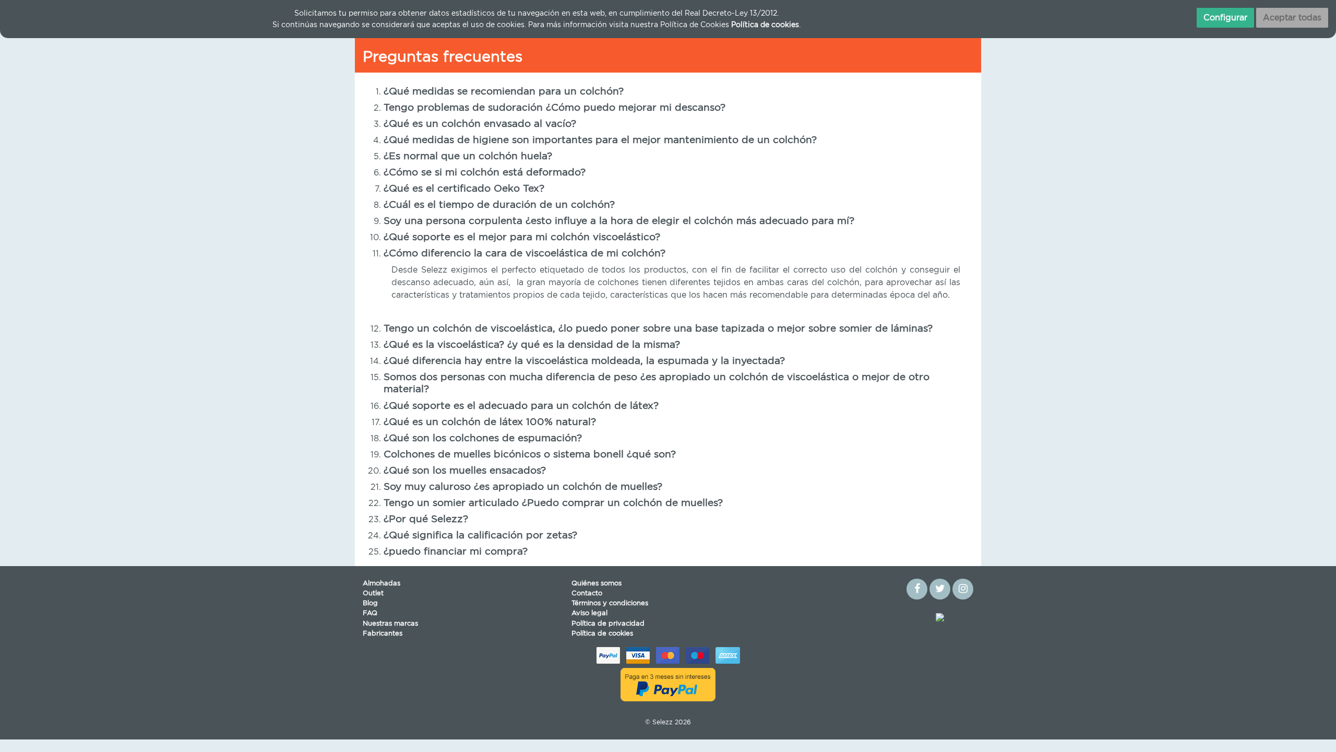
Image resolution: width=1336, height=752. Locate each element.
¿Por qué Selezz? (426, 519)
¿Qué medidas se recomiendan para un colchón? (504, 92)
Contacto (586, 593)
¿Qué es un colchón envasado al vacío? (480, 124)
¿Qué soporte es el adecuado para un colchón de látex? (521, 406)
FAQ (370, 613)
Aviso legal (589, 613)
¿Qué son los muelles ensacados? (465, 471)
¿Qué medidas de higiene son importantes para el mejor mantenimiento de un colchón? (600, 140)
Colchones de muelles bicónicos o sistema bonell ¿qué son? (530, 455)
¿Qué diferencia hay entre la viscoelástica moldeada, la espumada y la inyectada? (584, 361)
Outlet (373, 593)
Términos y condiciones (609, 603)
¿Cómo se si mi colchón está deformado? (485, 173)
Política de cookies (602, 633)
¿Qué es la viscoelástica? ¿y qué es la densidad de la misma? (532, 345)
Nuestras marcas (390, 623)
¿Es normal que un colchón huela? (468, 156)
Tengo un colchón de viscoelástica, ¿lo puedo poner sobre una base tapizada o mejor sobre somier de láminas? (658, 329)
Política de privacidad (608, 623)
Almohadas (381, 583)
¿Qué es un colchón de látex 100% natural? (490, 422)
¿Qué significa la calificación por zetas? (480, 535)
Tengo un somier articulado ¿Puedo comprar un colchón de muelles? (553, 503)
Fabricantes (382, 633)
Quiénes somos (596, 583)
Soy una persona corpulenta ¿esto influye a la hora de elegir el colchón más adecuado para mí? (619, 221)
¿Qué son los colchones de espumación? (483, 438)
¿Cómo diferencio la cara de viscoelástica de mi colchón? (524, 253)
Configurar (1225, 18)
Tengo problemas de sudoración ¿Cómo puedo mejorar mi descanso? (554, 108)
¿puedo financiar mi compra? (456, 552)
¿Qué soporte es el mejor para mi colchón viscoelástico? (522, 237)
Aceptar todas (1292, 18)
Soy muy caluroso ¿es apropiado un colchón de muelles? (523, 487)
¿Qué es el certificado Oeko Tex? (464, 189)
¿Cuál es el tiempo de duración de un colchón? (499, 205)
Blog (370, 603)
